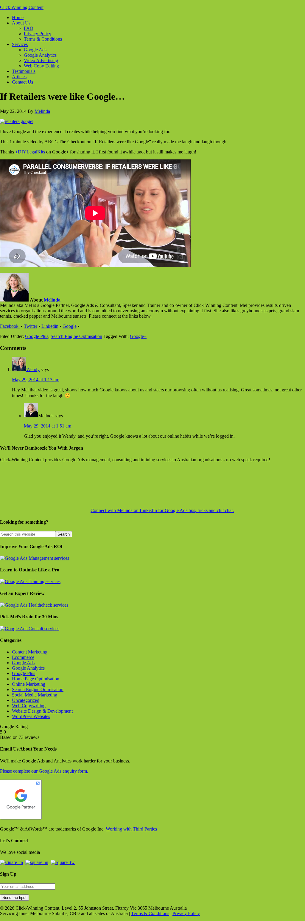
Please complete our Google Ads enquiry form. (44, 771)
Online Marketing (28, 684)
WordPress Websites (31, 716)
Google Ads (23, 662)
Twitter (30, 326)
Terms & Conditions (150, 913)
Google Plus (36, 336)
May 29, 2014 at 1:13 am (35, 379)
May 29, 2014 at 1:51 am (47, 425)
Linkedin (49, 326)
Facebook (10, 326)
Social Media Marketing (34, 694)
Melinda (52, 299)
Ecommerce (23, 657)
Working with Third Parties (131, 828)
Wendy (33, 369)
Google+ (138, 336)
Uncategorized (25, 700)
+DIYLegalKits (30, 151)
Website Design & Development (42, 711)
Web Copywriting (29, 705)
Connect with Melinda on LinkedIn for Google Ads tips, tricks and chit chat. (162, 510)
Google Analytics (28, 668)
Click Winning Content (21, 7)
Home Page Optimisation (35, 678)
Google (70, 326)
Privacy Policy (186, 913)
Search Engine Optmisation (76, 336)
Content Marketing (29, 651)
